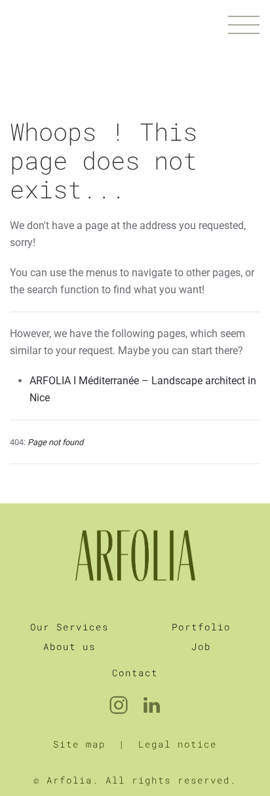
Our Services (69, 627)
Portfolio (201, 627)
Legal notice (177, 744)
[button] (244, 26)
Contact (135, 672)
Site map (79, 744)
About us (69, 646)
